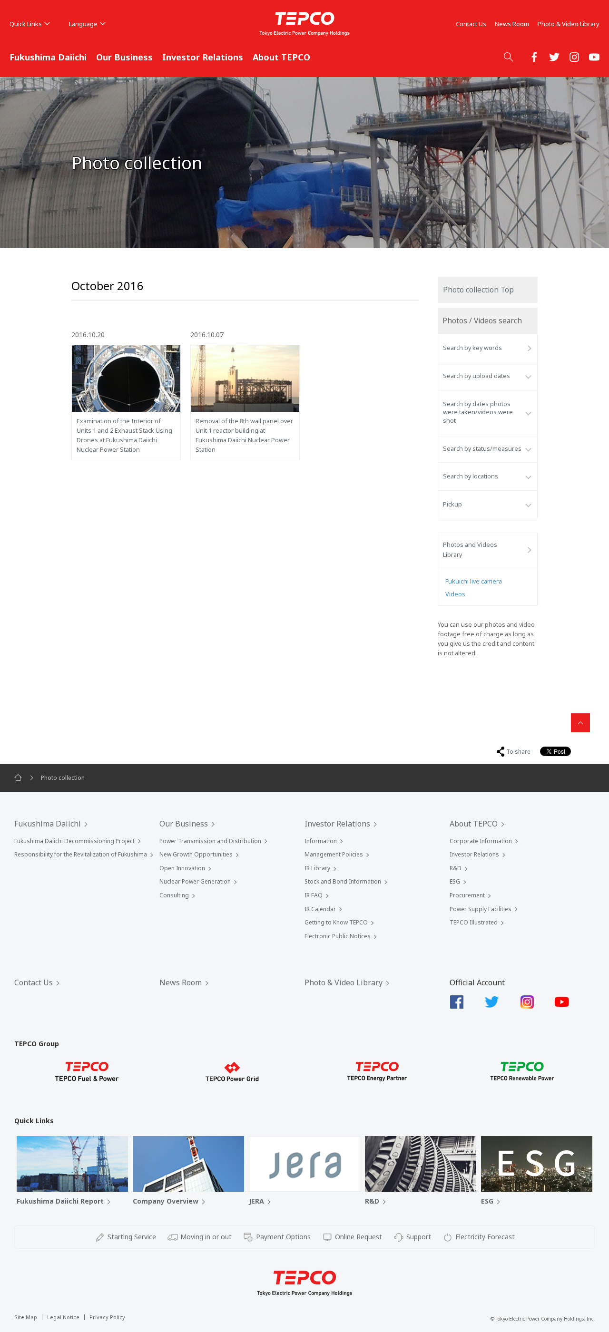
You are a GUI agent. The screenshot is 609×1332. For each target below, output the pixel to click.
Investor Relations (202, 57)
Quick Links (26, 23)
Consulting (174, 895)
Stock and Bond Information (342, 881)
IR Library (317, 868)
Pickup (452, 504)
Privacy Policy (107, 1317)
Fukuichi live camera (473, 581)
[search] (508, 56)
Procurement (467, 895)
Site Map (25, 1317)
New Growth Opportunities (196, 854)
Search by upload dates (476, 376)
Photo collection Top (478, 290)
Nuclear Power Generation (195, 881)
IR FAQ (313, 895)
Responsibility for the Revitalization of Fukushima (80, 854)
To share (518, 752)
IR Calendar (320, 909)
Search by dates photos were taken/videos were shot (478, 412)
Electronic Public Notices (337, 936)
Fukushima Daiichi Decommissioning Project (74, 841)
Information (320, 841)
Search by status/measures (482, 449)
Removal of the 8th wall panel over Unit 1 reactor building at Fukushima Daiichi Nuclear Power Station (244, 435)
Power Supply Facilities (480, 909)
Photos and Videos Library (470, 549)
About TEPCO (281, 57)
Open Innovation (182, 868)
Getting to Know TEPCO (336, 922)
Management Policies (333, 854)
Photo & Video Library (568, 23)
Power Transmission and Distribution (210, 841)
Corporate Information (481, 841)
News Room (512, 23)
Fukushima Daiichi (48, 57)
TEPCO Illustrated (474, 922)
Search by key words (472, 348)
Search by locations (470, 476)
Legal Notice (63, 1317)
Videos (455, 594)
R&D (456, 868)
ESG (455, 881)
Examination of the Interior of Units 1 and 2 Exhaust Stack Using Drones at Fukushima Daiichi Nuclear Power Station (124, 435)
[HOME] (18, 778)
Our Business (124, 57)
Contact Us (471, 23)
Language (83, 23)
